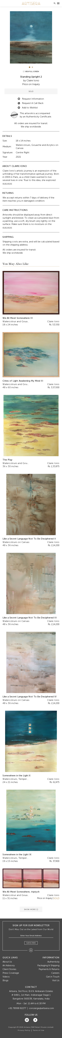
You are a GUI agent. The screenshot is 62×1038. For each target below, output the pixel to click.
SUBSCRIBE (31, 943)
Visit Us (55, 980)
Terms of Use (38, 1030)
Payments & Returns (49, 969)
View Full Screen (32, 72)
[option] (31, 37)
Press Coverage (11, 973)
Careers (55, 973)
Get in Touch (52, 976)
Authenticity (53, 961)
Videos (6, 976)
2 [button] (32, 67)
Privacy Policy (24, 1030)
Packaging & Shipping (48, 965)
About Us (7, 961)
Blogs (5, 980)
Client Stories (9, 969)
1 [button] (29, 67)
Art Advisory (9, 965)
